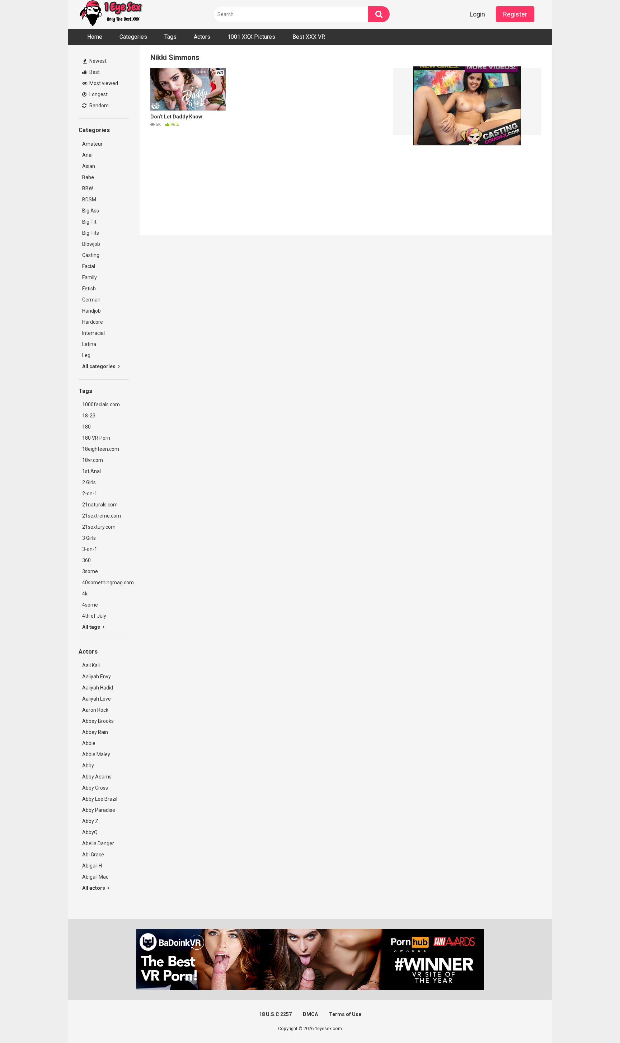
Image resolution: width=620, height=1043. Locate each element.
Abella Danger (98, 843)
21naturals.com (100, 505)
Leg (86, 355)
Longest (98, 94)
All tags (91, 627)
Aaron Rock (95, 710)
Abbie (88, 743)
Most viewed (103, 83)
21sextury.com (99, 527)
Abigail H (92, 866)
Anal (87, 155)
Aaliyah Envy (96, 676)
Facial (88, 266)
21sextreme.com (101, 516)
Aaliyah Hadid (97, 688)
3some (90, 571)
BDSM (89, 199)
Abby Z (90, 821)
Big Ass (90, 211)
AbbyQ (90, 832)
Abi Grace (93, 854)
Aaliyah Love (96, 699)
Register (515, 14)
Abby (88, 765)
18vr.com (92, 460)
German (91, 300)
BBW (87, 188)
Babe (88, 177)
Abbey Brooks (98, 721)
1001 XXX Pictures (251, 36)
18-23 (88, 415)
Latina (89, 344)
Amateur (92, 144)
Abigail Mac (95, 877)
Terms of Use (345, 1014)
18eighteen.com (100, 449)
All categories (99, 366)
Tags (170, 36)
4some (90, 605)
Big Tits (90, 233)
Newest (97, 61)
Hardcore (92, 322)
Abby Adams (97, 777)
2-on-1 (89, 493)
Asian (88, 166)
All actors (94, 888)
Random (98, 105)
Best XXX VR (308, 36)
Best (94, 72)
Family (89, 277)
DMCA (310, 1014)
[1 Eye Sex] (111, 14)
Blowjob (91, 244)
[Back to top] (596, 1021)
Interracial (93, 333)
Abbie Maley (96, 754)
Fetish (89, 288)
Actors (202, 36)
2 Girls (89, 482)
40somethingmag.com (105, 582)
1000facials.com (101, 404)
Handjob (91, 311)
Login (477, 14)
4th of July (94, 616)
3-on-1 (89, 549)
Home (94, 36)
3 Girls (89, 538)
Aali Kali (91, 665)
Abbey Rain (95, 732)
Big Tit (89, 222)
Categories (133, 36)
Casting (90, 255)
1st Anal (91, 471)
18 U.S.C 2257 (275, 1014)
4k (85, 594)
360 (86, 560)
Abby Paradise (98, 810)
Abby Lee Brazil (99, 799)
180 (86, 427)
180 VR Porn (96, 438)
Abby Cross (95, 788)
